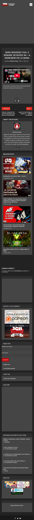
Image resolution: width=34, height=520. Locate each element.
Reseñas (7, 442)
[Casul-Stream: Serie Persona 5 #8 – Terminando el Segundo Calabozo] (17, 214)
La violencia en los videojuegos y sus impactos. (16, 454)
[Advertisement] (17, 27)
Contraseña (5, 353)
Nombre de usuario (7, 346)
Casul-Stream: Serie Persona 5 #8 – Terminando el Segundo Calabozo (14, 225)
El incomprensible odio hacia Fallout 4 (14, 461)
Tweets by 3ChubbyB (9, 378)
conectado (17, 271)
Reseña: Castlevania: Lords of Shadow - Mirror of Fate (16, 439)
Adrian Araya (14, 61)
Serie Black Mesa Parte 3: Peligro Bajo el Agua (16, 249)
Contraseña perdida (9, 368)
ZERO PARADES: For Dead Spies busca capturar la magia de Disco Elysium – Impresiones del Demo (15, 200)
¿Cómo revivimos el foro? (10, 447)
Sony (6, 471)
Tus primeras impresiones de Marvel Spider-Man (16, 468)
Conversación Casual (11, 449)
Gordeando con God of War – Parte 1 (14, 176)
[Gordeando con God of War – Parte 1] (17, 166)
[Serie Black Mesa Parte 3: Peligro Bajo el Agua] (17, 239)
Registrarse (6, 364)
